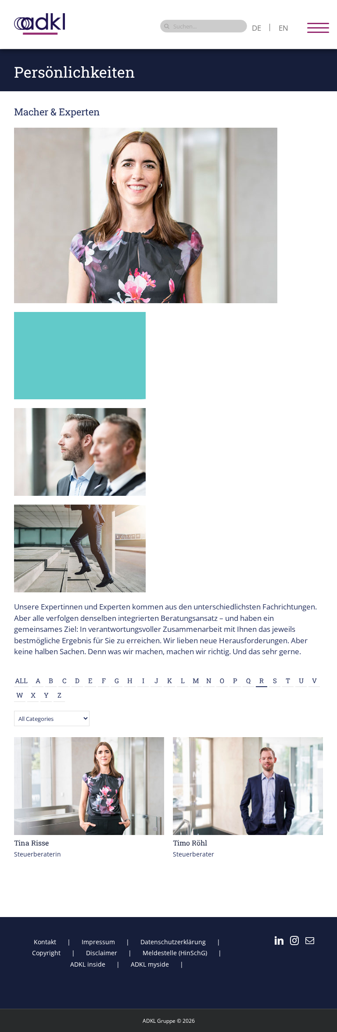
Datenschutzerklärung (173, 942)
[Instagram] (294, 940)
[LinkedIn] (279, 940)
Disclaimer (101, 953)
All (21, 680)
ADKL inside (87, 964)
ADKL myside (150, 964)
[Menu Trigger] (318, 27)
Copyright (46, 953)
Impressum (98, 942)
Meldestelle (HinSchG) (175, 953)
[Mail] (309, 940)
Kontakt (45, 942)
